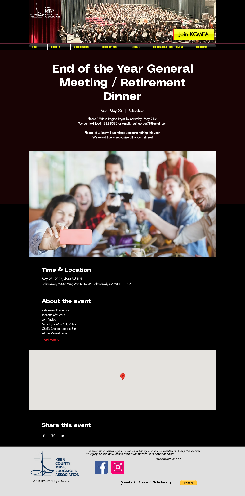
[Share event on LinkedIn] (62, 435)
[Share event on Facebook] (44, 435)
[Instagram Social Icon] (117, 467)
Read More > (50, 340)
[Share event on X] (53, 435)
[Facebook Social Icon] (101, 467)
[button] (188, 482)
